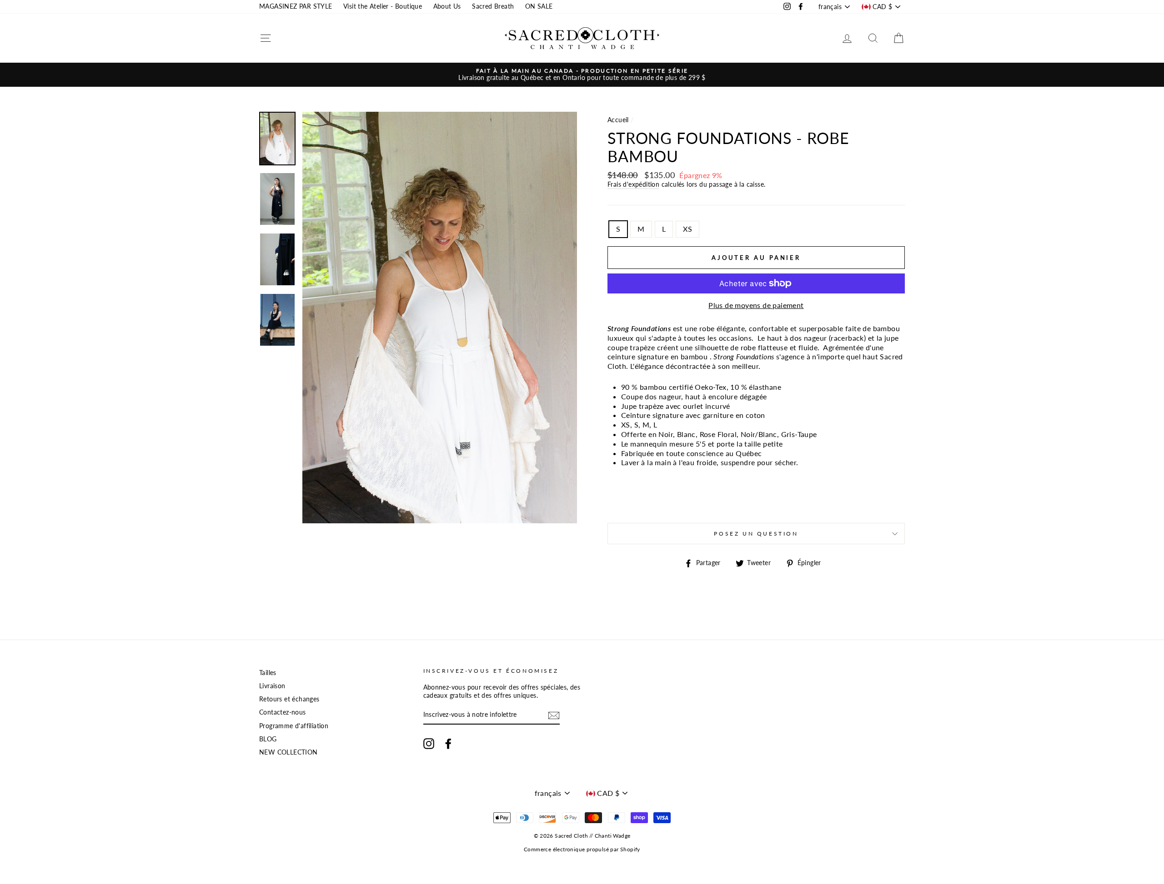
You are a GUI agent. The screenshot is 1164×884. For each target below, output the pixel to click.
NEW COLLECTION (288, 752)
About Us (447, 6)
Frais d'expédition (633, 184)
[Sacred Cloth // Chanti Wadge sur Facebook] (448, 743)
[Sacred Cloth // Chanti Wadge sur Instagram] (428, 743)
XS (687, 228)
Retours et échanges (289, 699)
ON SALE (539, 6)
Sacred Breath (493, 6)
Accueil (618, 120)
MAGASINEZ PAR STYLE (295, 6)
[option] (582, 74)
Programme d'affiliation (293, 726)
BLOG (268, 739)
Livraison (272, 686)
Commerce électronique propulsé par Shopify (582, 849)
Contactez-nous (282, 712)
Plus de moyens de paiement (755, 305)
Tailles (267, 672)
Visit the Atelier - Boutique (382, 6)
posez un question (756, 533)
